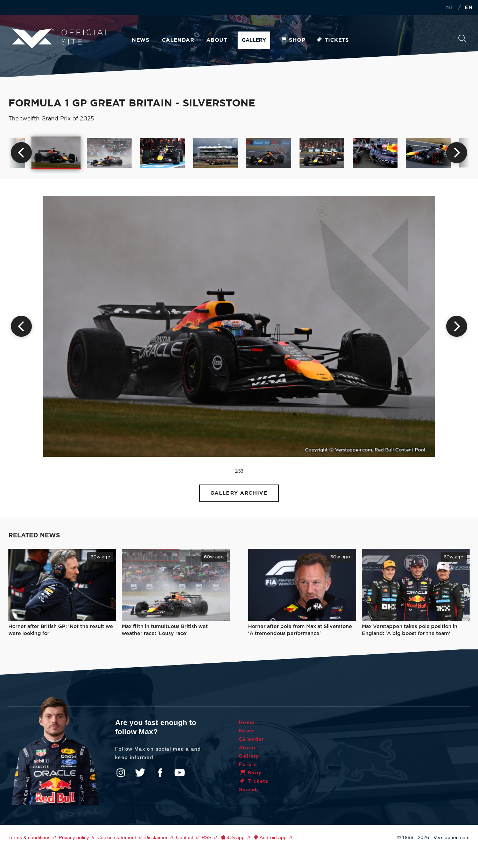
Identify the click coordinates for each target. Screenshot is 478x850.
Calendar (178, 40)
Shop (297, 40)
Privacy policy (74, 837)
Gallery (254, 40)
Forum (248, 764)
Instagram (120, 772)
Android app (273, 837)
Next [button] (456, 152)
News (141, 40)
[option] (56, 152)
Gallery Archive (239, 493)
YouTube (179, 772)
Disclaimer (156, 837)
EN (469, 8)
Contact (184, 837)
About (216, 40)
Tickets (337, 40)
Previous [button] (21, 152)
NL (450, 8)
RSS (206, 837)
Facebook (160, 772)
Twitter (140, 772)
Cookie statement (116, 837)
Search (462, 40)
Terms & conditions (29, 837)
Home (247, 722)
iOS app (236, 837)
